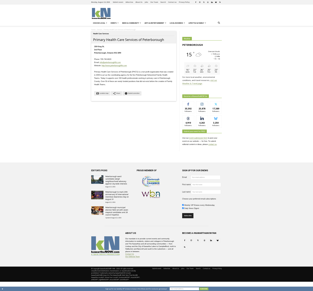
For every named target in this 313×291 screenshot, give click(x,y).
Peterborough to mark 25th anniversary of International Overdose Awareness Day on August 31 (117, 195)
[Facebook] (196, 2)
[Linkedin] (212, 2)
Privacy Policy (184, 2)
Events (114, 23)
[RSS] (220, 2)
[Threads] (208, 2)
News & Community (130, 23)
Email (186, 177)
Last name (186, 192)
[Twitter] (204, 2)
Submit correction (132, 93)
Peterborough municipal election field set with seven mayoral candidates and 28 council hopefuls (116, 211)
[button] (219, 23)
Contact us (172, 2)
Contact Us (129, 254)
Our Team (154, 2)
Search (163, 2)
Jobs (146, 2)
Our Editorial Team (132, 257)
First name (186, 184)
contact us (212, 144)
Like (188, 103)
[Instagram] (200, 2)
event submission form (198, 138)
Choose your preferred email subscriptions (199, 199)
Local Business (176, 23)
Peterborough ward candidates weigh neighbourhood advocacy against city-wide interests (116, 180)
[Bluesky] (216, 2)
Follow (202, 103)
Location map (102, 93)
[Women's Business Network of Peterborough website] (151, 196)
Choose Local (99, 23)
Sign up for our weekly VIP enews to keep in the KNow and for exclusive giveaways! (136, 289)
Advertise (129, 2)
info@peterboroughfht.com (110, 62)
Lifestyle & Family (196, 23)
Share (116, 93)
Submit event (118, 2)
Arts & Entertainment (154, 23)
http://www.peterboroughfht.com (114, 65)
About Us (138, 2)
